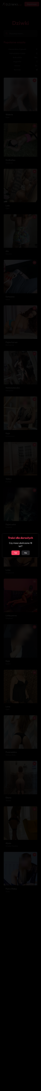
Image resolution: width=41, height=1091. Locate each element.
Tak (15, 553)
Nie (25, 553)
